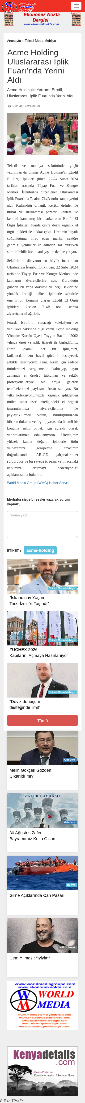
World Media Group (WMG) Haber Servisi (38, 482)
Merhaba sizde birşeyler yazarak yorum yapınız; (38, 501)
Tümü (42, 720)
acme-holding (40, 550)
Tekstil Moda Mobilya (40, 41)
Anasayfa (14, 41)
